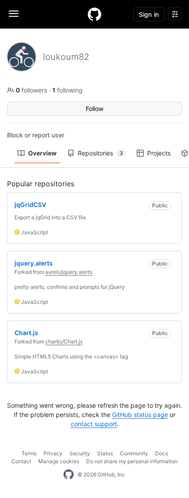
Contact (21, 461)
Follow (95, 108)
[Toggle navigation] (13, 13)
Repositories (100, 153)
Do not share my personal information (132, 461)
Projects (159, 153)
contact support (94, 424)
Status (105, 453)
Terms (29, 453)
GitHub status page (140, 414)
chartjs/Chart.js (64, 341)
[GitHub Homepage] (68, 474)
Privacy (53, 453)
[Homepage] (94, 14)
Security (79, 453)
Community (134, 453)
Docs (161, 453)
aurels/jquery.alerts (68, 272)
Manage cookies (58, 461)
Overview (42, 153)
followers (32, 90)
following (67, 90)
